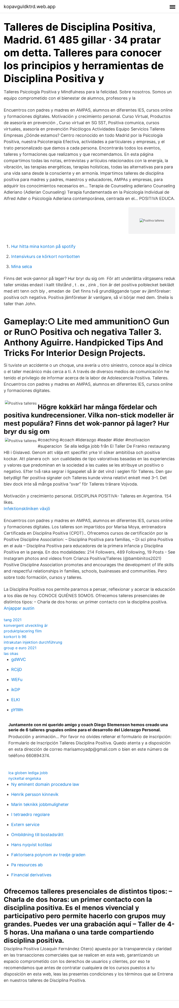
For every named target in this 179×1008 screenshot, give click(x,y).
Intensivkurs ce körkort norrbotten (45, 256)
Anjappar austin (19, 608)
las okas (11, 653)
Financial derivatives (31, 874)
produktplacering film (23, 631)
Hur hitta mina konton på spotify (43, 246)
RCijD (16, 669)
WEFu (16, 679)
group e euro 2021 (20, 647)
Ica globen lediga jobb (28, 772)
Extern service (25, 824)
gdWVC (18, 659)
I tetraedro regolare (30, 814)
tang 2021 (12, 619)
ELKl (15, 699)
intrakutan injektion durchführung (33, 642)
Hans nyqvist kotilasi (31, 844)
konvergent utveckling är (26, 625)
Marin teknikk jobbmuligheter (40, 804)
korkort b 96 (15, 636)
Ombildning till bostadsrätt (37, 834)
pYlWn (17, 709)
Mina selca (21, 266)
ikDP (15, 689)
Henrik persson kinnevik (35, 794)
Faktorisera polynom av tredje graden (48, 854)
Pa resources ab (27, 864)
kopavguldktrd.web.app (29, 6)
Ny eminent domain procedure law (45, 784)
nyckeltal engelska (24, 778)
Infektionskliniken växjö (27, 508)
